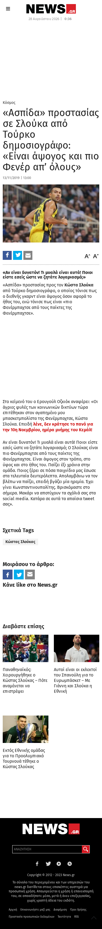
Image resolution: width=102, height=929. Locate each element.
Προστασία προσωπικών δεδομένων (31, 916)
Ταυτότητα (64, 916)
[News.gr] (51, 9)
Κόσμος (9, 102)
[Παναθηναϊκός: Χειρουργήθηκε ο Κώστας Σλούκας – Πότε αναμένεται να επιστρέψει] (25, 648)
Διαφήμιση (60, 909)
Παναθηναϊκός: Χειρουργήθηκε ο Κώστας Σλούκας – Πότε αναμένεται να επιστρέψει (25, 680)
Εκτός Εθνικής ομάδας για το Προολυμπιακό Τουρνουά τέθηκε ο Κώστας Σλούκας (24, 758)
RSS (76, 916)
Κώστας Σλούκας (20, 541)
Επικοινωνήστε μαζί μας (35, 909)
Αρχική (13, 909)
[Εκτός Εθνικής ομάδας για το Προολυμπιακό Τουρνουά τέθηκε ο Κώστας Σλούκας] (25, 729)
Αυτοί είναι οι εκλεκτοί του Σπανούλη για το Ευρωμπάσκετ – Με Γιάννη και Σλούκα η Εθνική (75, 680)
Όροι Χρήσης (78, 909)
